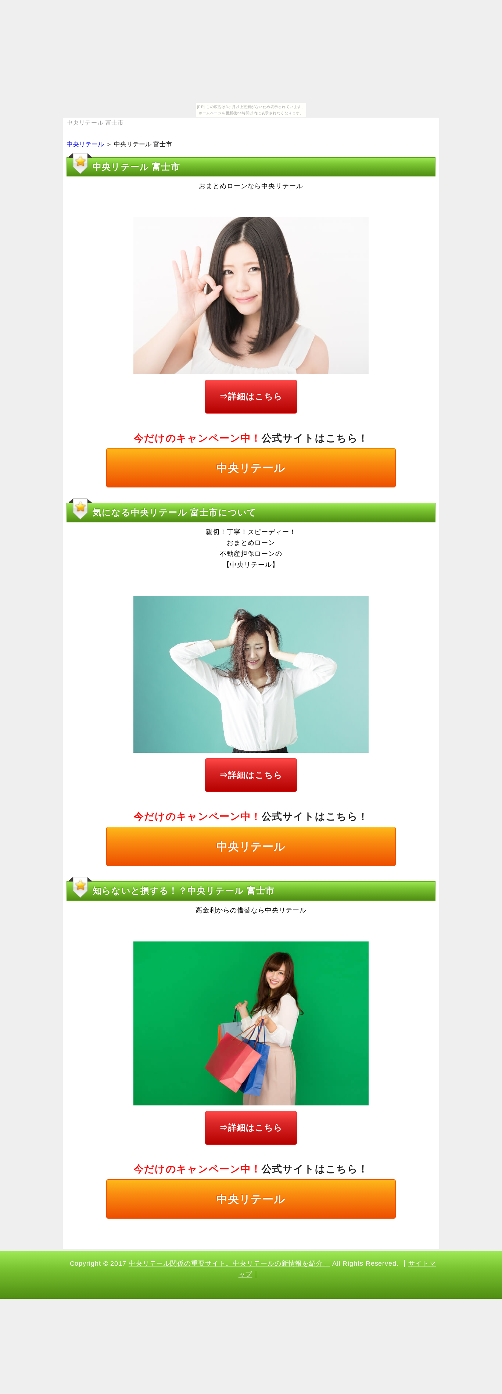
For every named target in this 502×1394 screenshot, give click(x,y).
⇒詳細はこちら (250, 396)
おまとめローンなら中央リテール (251, 186)
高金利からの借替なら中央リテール (251, 910)
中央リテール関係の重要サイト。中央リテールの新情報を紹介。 (229, 1263)
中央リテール (85, 144)
